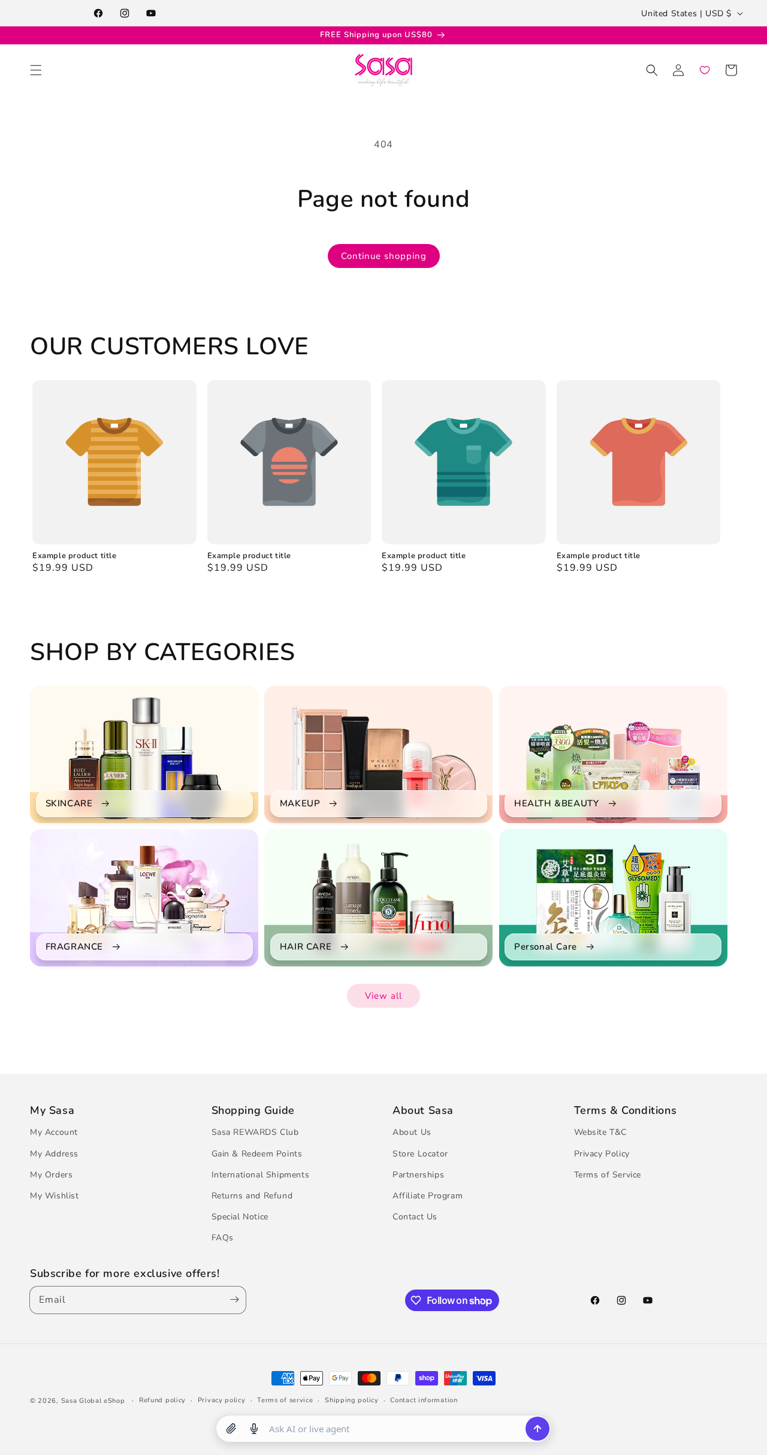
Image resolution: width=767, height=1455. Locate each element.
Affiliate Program (427, 1195)
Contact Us (414, 1217)
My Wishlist (54, 1195)
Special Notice (240, 1217)
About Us (411, 1132)
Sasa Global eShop (93, 1400)
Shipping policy (352, 1400)
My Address (54, 1153)
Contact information (423, 1400)
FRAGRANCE (74, 947)
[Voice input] (254, 1428)
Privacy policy (222, 1400)
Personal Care (545, 947)
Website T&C (600, 1132)
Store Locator (420, 1153)
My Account (54, 1132)
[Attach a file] (231, 1428)
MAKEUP (300, 803)
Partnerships (418, 1174)
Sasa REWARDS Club (255, 1132)
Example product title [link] (74, 556)
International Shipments (261, 1174)
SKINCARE (69, 803)
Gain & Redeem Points (257, 1153)
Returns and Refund (252, 1195)
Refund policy (162, 1400)
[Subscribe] (232, 1300)
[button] (36, 70)
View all (383, 996)
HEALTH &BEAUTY (556, 803)
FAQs (223, 1238)
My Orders (51, 1174)
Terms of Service (608, 1174)
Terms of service (285, 1400)
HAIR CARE (305, 947)
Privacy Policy (602, 1153)
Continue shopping (384, 256)
